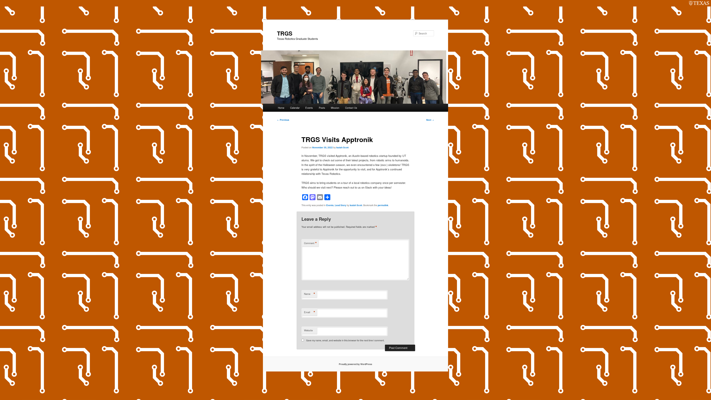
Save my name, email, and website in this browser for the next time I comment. (345, 340)
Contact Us (351, 107)
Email (309, 312)
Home (281, 107)
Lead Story (340, 205)
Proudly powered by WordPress (355, 364)
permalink (383, 205)
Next (430, 119)
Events (309, 107)
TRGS (284, 33)
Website (308, 330)
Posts (322, 107)
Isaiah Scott (342, 147)
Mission (335, 107)
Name (309, 294)
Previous (283, 119)
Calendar (295, 107)
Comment (310, 243)
